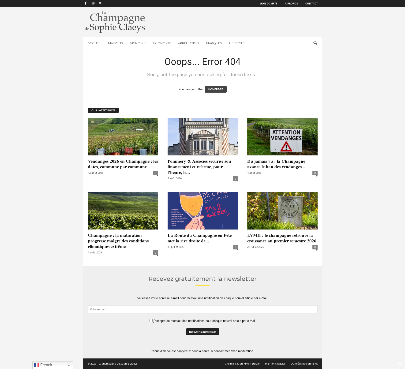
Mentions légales (275, 363)
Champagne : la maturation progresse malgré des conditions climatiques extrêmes (118, 240)
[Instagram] (93, 3)
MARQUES (214, 43)
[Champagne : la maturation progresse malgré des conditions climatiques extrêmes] (123, 211)
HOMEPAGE (215, 89)
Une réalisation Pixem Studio (242, 363)
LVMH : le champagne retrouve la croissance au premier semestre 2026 (281, 238)
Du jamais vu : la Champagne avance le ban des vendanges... (276, 164)
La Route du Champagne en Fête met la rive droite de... (200, 238)
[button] (315, 43)
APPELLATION (188, 43)
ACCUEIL (94, 43)
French (45, 365)
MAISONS (115, 43)
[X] (100, 3)
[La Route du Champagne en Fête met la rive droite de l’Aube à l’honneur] (203, 211)
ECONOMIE (162, 43)
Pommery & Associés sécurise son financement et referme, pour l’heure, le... (199, 166)
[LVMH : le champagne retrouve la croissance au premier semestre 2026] (282, 211)
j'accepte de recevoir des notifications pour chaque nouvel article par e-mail (204, 321)
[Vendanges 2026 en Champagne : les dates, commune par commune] (123, 136)
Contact (311, 3)
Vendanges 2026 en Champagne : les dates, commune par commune (123, 164)
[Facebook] (86, 3)
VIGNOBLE (138, 43)
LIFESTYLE (237, 43)
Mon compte (268, 3)
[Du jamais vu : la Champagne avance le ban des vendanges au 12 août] (282, 136)
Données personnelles (304, 363)
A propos (291, 3)
